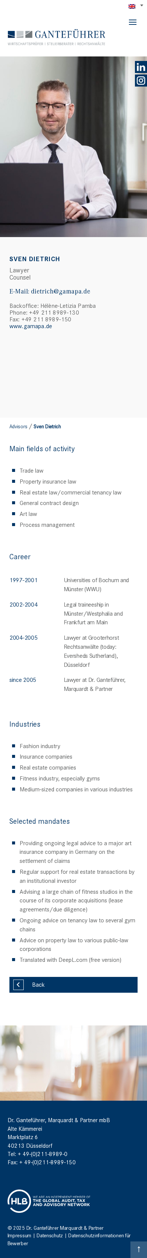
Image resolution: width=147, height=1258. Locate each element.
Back (38, 984)
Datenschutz (50, 1235)
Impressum (19, 1235)
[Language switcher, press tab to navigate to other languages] (136, 6)
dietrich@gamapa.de (60, 291)
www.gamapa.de (30, 325)
